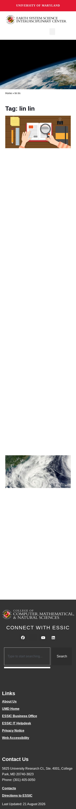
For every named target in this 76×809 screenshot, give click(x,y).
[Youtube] (43, 637)
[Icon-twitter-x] (33, 637)
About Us (9, 701)
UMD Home (10, 708)
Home (8, 93)
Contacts (9, 788)
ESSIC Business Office (19, 716)
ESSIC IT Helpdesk (16, 723)
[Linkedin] (53, 637)
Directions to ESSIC (17, 795)
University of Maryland (38, 5)
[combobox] (27, 656)
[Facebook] (23, 637)
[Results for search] (27, 667)
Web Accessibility (15, 738)
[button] (52, 31)
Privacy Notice (13, 730)
